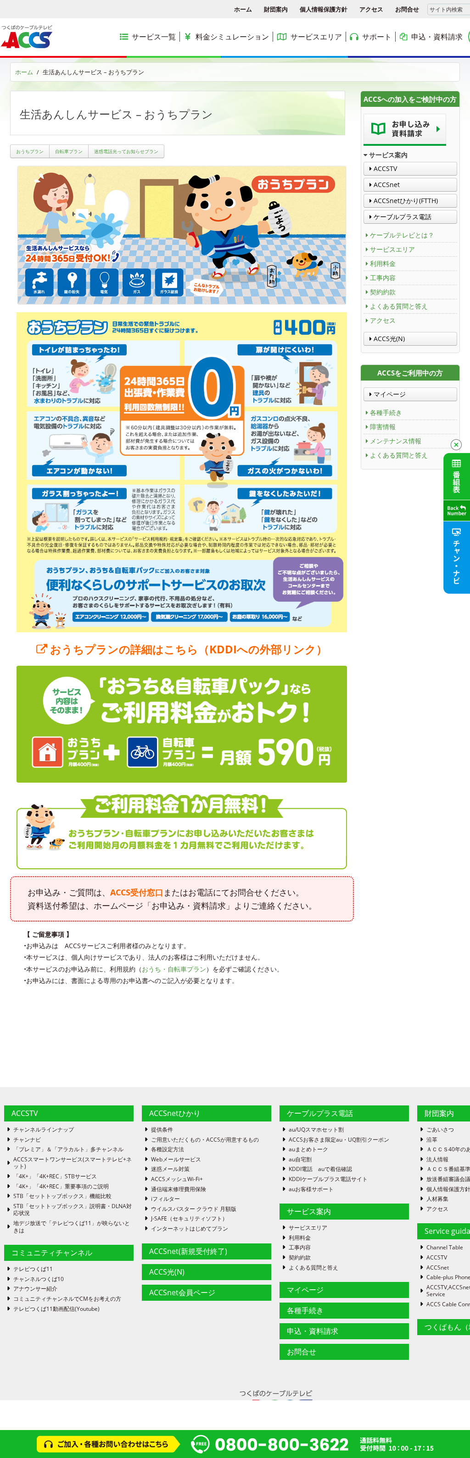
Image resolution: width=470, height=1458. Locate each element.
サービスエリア (392, 249)
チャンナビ (27, 1139)
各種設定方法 (167, 1149)
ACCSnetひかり (175, 1113)
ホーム (243, 9)
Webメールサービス (176, 1159)
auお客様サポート (311, 1189)
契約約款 (383, 291)
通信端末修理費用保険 (178, 1189)
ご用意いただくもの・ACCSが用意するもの (205, 1139)
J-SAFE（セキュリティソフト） (189, 1218)
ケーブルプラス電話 (401, 216)
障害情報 (383, 426)
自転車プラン (69, 151)
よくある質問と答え (399, 306)
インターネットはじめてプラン (189, 1228)
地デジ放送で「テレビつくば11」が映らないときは (71, 1227)
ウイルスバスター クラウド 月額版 (193, 1209)
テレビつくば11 (33, 1269)
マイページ (389, 394)
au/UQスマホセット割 (316, 1129)
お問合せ (407, 9)
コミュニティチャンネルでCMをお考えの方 (67, 1299)
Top (448, 1436)
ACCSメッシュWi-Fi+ (177, 1179)
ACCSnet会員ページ (182, 1292)
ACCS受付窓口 (136, 892)
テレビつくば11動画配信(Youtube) (56, 1309)
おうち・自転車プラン (174, 969)
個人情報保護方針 (323, 9)
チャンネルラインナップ (43, 1129)
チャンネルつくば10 (38, 1279)
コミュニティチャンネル (51, 1253)
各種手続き (386, 412)
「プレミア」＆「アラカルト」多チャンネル (68, 1149)
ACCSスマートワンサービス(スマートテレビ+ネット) (72, 1163)
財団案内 (276, 9)
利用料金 (383, 263)
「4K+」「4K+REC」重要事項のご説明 (61, 1186)
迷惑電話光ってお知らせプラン (126, 151)
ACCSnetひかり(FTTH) (405, 200)
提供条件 (162, 1129)
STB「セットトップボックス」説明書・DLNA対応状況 (72, 1210)
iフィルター (165, 1199)
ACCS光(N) (388, 338)
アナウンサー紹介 (35, 1288)
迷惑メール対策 (170, 1169)
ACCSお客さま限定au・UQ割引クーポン (339, 1139)
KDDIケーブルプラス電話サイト (328, 1179)
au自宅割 (300, 1159)
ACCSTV (384, 168)
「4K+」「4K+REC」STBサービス (55, 1176)
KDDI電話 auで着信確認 (320, 1169)
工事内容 (383, 277)
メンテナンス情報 (395, 440)
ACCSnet (386, 184)
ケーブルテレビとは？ (402, 235)
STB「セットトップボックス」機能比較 (62, 1196)
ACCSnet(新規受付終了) (188, 1251)
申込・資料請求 (312, 1331)
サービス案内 (309, 1211)
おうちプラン (30, 151)
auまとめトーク (308, 1149)
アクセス (371, 9)
